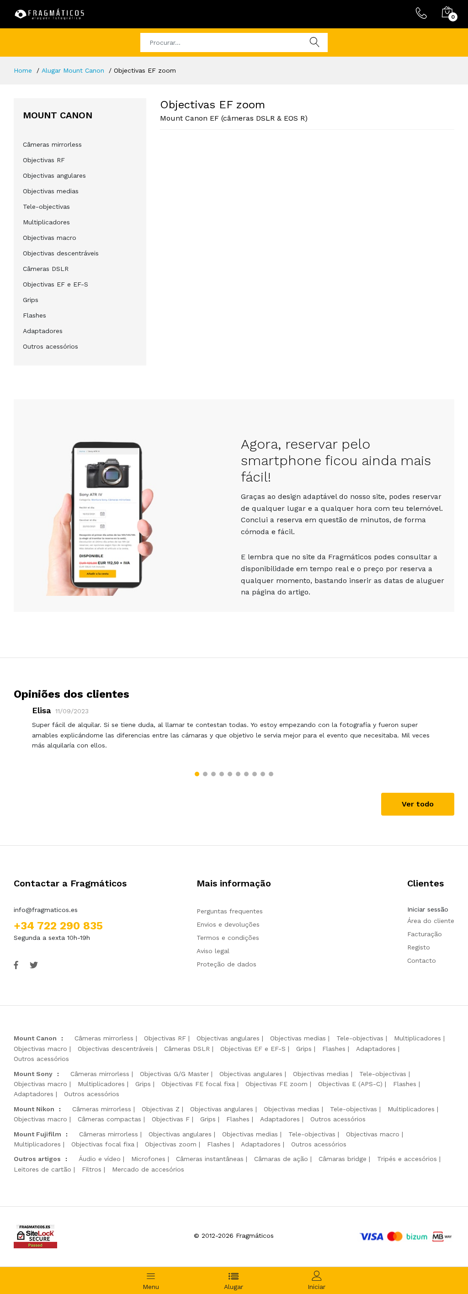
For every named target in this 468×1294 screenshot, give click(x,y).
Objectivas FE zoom (276, 1083)
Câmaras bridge (343, 1158)
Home (23, 70)
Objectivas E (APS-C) (350, 1083)
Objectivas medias (51, 191)
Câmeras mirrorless (52, 144)
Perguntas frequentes (230, 911)
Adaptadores (43, 330)
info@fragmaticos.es (46, 909)
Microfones (148, 1158)
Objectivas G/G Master (174, 1073)
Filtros (91, 1169)
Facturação (424, 934)
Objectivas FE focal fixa (198, 1083)
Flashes (34, 315)
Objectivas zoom (171, 1144)
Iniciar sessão (427, 909)
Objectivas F (171, 1119)
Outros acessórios (50, 346)
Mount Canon (35, 1038)
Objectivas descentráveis (61, 253)
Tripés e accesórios (407, 1158)
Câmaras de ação (281, 1158)
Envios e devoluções (228, 924)
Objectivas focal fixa (102, 1144)
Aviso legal (213, 951)
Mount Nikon (34, 1109)
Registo (418, 947)
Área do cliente (430, 920)
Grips (30, 299)
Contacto (421, 960)
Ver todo (418, 804)
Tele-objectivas (46, 206)
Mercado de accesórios (148, 1169)
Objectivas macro (49, 237)
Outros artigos (37, 1158)
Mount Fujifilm (37, 1134)
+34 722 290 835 (58, 925)
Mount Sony (33, 1073)
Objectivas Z (161, 1109)
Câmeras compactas (109, 1119)
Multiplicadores (46, 222)
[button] (197, 774)
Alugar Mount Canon (73, 70)
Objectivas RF (44, 160)
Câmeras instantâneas (210, 1158)
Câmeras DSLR (46, 268)
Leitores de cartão (42, 1169)
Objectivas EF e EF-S (55, 284)
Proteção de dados (226, 964)
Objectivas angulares (54, 175)
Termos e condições (228, 937)
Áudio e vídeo (100, 1158)
